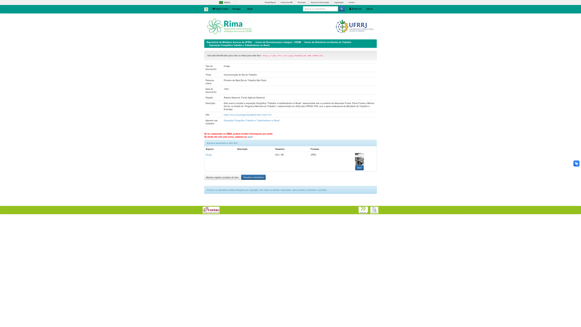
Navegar (236, 8)
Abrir (359, 167)
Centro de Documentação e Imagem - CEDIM (278, 42)
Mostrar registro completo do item (222, 177)
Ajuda (250, 8)
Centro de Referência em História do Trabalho (327, 42)
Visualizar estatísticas (253, 177)
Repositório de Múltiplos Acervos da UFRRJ (229, 42)
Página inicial (221, 8)
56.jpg (209, 154)
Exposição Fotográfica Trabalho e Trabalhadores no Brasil (239, 45)
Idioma (369, 8)
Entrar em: (357, 8)
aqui (250, 136)
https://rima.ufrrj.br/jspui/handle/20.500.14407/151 (248, 114)
